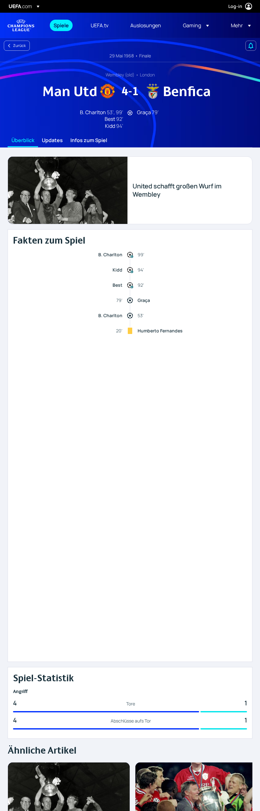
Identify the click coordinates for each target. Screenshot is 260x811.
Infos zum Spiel (88, 140)
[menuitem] (64, 25)
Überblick (22, 140)
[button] (196, 25)
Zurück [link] (19, 45)
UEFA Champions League (21, 25)
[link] (61, 25)
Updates (52, 140)
